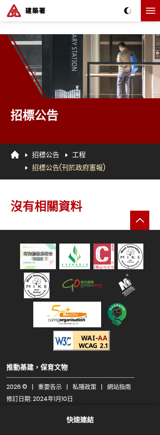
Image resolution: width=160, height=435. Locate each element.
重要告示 (50, 386)
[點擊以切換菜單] (150, 10)
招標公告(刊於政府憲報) (68, 168)
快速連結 (80, 420)
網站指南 (119, 386)
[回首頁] (15, 154)
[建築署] (26, 10)
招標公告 (45, 155)
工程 (79, 155)
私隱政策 (84, 386)
